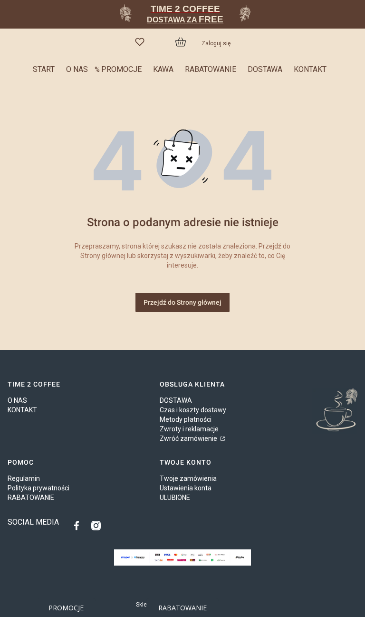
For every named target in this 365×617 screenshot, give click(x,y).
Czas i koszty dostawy (193, 410)
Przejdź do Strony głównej (182, 302)
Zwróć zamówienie (189, 438)
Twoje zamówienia (188, 478)
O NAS (17, 400)
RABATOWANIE (31, 497)
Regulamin (24, 478)
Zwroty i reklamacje (189, 429)
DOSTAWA (176, 400)
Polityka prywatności (38, 488)
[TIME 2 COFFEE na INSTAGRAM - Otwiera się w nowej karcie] (96, 525)
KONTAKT (22, 410)
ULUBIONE (175, 497)
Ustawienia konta (185, 488)
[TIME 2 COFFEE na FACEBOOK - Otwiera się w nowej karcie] (79, 525)
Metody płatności (185, 419)
